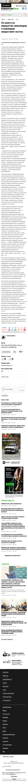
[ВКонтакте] (20, 351)
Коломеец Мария (11, 335)
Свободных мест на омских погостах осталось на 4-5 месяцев (11, 541)
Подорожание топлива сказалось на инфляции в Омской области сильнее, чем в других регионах (14, 622)
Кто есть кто (6, 714)
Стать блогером (7, 744)
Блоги (4, 727)
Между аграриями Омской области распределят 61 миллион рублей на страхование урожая (11, 631)
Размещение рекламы (9, 734)
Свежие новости (7, 500)
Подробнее (12, 774)
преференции (12, 347)
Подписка (5, 748)
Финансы (5, 564)
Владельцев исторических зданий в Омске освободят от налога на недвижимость (13, 426)
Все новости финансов (7, 639)
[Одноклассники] (21, 351)
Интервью (5, 717)
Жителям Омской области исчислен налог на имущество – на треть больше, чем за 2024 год (13, 419)
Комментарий (4, 376)
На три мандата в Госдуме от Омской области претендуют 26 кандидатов (11, 403)
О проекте (5, 738)
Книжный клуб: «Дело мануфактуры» (11, 503)
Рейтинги (5, 724)
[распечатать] (14, 352)
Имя (2, 371)
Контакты (5, 741)
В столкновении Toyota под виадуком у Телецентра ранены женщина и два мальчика (14, 535)
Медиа (4, 710)
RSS (4, 751)
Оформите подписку (18, 653)
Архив (4, 731)
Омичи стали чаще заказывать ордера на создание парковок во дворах (12, 517)
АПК (2, 345)
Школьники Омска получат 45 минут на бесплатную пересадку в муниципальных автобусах (12, 510)
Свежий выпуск (7, 707)
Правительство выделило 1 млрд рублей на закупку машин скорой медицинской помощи (13, 548)
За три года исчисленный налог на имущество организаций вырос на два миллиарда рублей (11, 411)
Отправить (4, 395)
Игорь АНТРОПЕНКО (10, 345)
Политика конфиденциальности (13, 769)
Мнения (5, 720)
